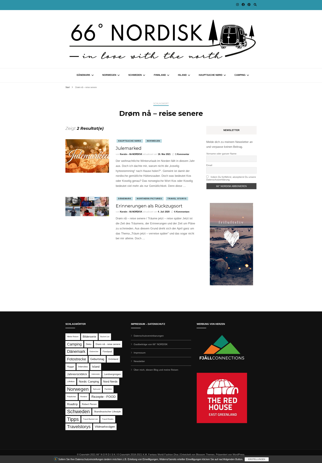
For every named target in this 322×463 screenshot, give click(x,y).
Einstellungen (256, 459)
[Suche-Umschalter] (255, 4)
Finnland (160, 75)
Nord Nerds (110, 381)
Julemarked (128, 148)
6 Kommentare (181, 211)
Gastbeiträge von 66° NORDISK (151, 344)
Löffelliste (71, 381)
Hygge (70, 366)
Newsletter (139, 361)
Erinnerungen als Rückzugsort (149, 206)
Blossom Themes (205, 454)
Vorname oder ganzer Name (221, 153)
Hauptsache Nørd (210, 75)
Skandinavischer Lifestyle (107, 411)
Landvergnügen (112, 374)
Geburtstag (97, 359)
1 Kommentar (182, 154)
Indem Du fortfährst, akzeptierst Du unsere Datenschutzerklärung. (231, 178)
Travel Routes (108, 419)
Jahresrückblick (77, 374)
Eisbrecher (94, 351)
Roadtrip (72, 404)
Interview (83, 366)
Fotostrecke (76, 359)
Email (209, 165)
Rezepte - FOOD (103, 396)
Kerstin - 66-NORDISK (131, 154)
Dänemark (83, 75)
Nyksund (96, 389)
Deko (88, 344)
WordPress (238, 454)
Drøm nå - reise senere (108, 344)
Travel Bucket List (90, 419)
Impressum (140, 352)
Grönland (113, 359)
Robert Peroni (89, 404)
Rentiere (83, 397)
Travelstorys (79, 426)
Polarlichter (71, 397)
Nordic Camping (89, 381)
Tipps (73, 419)
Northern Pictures (149, 199)
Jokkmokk (95, 374)
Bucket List (104, 337)
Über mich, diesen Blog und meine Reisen (156, 369)
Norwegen (109, 75)
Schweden (135, 75)
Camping (240, 75)
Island (182, 75)
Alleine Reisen (72, 337)
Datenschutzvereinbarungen (149, 335)
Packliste (108, 389)
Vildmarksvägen (105, 426)
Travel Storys (177, 199)
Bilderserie (89, 336)
